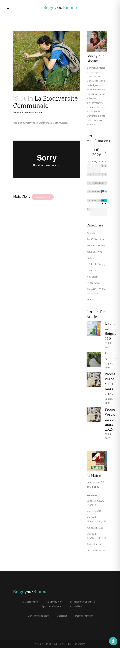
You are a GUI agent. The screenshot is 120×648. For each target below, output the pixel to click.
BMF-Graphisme (76, 644)
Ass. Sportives (94, 251)
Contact (62, 615)
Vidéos (38, 112)
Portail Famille (84, 615)
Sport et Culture (51, 606)
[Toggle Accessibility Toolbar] (113, 641)
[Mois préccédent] (88, 152)
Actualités (75, 606)
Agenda (91, 232)
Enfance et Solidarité (82, 601)
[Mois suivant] (105, 152)
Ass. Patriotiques (96, 245)
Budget (91, 257)
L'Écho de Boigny (96, 264)
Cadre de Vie (54, 601)
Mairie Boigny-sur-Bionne (52, 644)
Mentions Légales (38, 615)
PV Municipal (94, 282)
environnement (42, 197)
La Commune (29, 601)
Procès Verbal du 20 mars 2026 (110, 419)
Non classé (93, 276)
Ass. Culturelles (95, 239)
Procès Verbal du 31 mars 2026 (110, 384)
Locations (92, 270)
